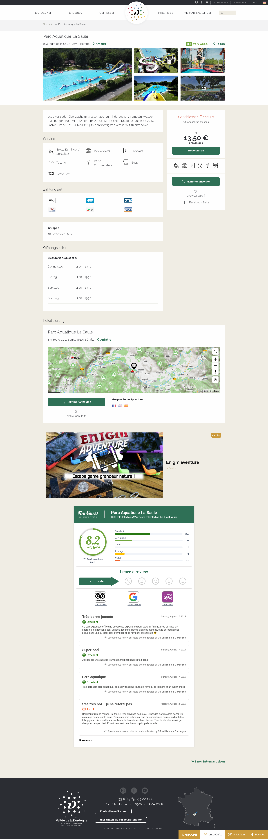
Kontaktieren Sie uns (113, 811)
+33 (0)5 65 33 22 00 (134, 799)
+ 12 (202, 88)
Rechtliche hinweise (126, 829)
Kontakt (159, 829)
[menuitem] (43, 13)
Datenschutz (146, 829)
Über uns (109, 829)
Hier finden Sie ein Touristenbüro (121, 819)
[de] (264, 2)
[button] (264, 2)
